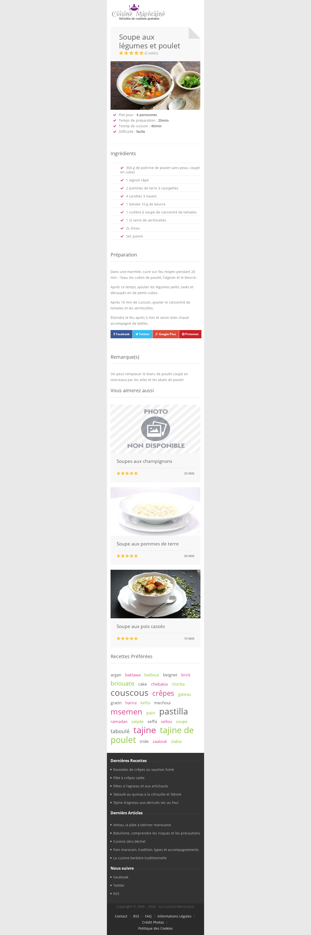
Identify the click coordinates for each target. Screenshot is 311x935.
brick (185, 675)
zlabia (176, 741)
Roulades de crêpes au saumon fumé (143, 769)
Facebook (122, 334)
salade (137, 721)
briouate (122, 683)
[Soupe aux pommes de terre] (155, 534)
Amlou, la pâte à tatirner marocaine (142, 825)
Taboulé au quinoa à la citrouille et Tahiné (147, 794)
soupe (182, 721)
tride (144, 741)
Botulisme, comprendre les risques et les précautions (156, 833)
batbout (151, 675)
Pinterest (191, 334)
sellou (166, 721)
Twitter (143, 334)
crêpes (163, 693)
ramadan (119, 721)
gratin (116, 703)
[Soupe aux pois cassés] (155, 617)
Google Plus (167, 334)
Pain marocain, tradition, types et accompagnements (156, 849)
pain (150, 713)
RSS (116, 893)
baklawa (132, 675)
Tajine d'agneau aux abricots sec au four (146, 802)
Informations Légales (174, 916)
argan (116, 675)
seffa (152, 721)
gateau (184, 694)
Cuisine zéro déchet (129, 841)
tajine (144, 730)
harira (131, 703)
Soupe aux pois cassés (141, 626)
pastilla (173, 711)
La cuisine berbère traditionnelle (140, 858)
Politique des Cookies (155, 928)
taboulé (120, 731)
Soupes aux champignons (144, 461)
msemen (126, 711)
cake (142, 684)
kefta (145, 703)
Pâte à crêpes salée (129, 777)
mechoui (162, 703)
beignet (170, 675)
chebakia (159, 684)
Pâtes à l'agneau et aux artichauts (140, 786)
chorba (178, 684)
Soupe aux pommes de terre (148, 544)
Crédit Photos (153, 922)
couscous (129, 692)
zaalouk (160, 741)
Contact (121, 916)
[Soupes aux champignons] (155, 452)
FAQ (148, 916)
